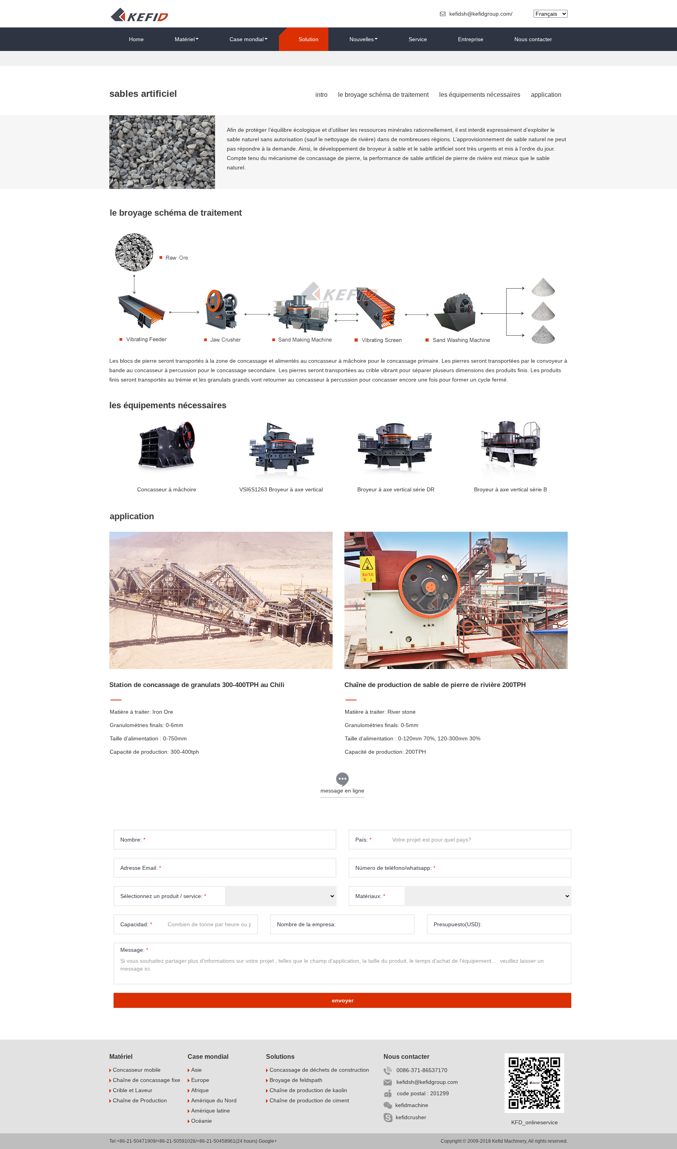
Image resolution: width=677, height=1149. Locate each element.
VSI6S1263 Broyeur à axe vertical (281, 489)
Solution (309, 39)
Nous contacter (533, 39)
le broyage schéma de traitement (383, 94)
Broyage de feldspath (295, 1080)
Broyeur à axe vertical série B (510, 489)
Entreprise (470, 39)
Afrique (199, 1090)
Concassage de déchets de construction (318, 1070)
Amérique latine (210, 1110)
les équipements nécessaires (479, 94)
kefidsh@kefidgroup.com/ (481, 14)
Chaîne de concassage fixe (145, 1080)
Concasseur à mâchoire (166, 489)
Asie (196, 1070)
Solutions (280, 1056)
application (546, 94)
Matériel (185, 39)
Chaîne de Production (139, 1100)
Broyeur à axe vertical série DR (395, 489)
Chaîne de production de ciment (308, 1100)
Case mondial (247, 39)
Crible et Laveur (131, 1090)
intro (321, 94)
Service (418, 39)
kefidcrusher (409, 1117)
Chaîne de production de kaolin (307, 1090)
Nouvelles (361, 39)
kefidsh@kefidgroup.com (425, 1082)
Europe (199, 1080)
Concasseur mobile (136, 1070)
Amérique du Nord (213, 1100)
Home (136, 39)
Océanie (201, 1121)
